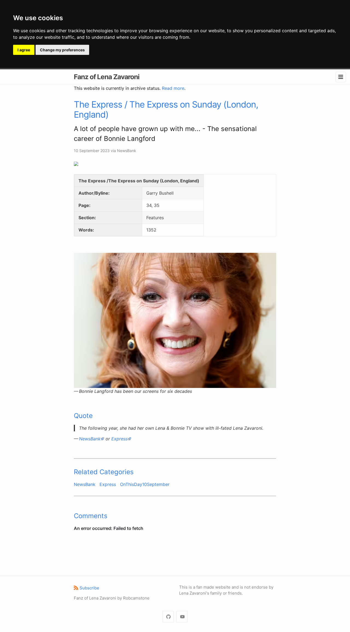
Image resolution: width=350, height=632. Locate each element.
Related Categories (104, 472)
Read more (173, 88)
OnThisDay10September (145, 484)
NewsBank (90, 438)
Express (119, 438)
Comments (90, 516)
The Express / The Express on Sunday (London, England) (166, 109)
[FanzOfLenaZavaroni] (168, 617)
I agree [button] (24, 50)
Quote (83, 416)
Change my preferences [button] (62, 50)
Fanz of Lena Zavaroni (106, 77)
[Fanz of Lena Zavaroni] (182, 617)
